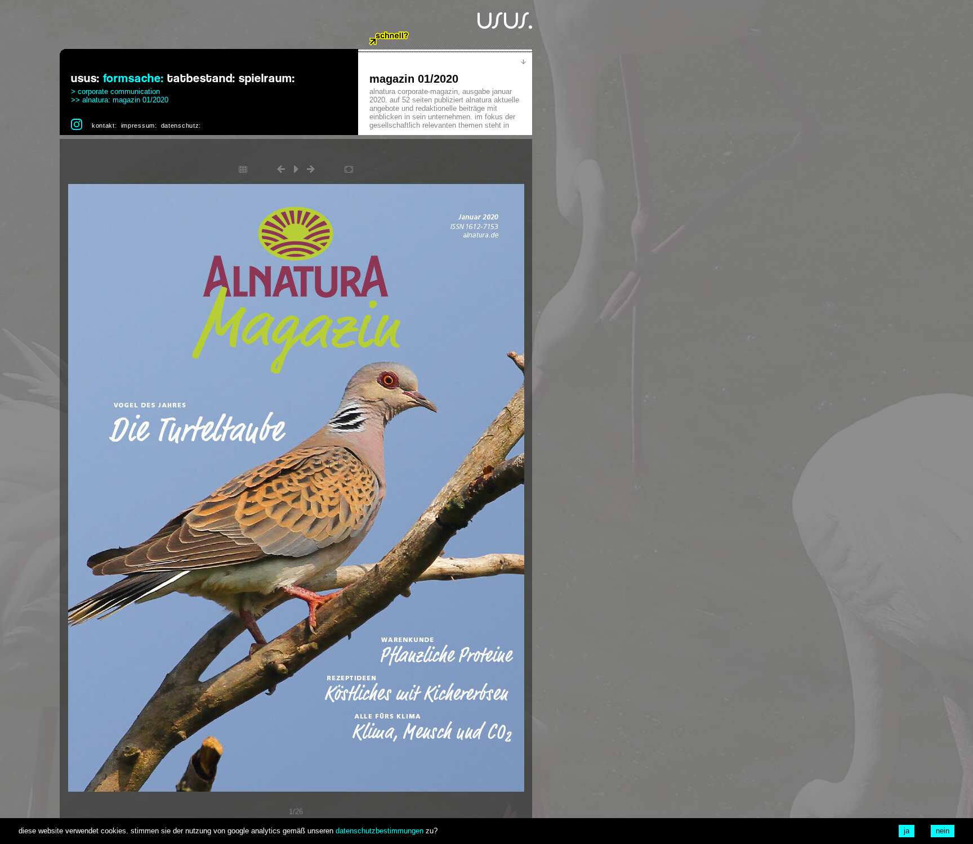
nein (942, 831)
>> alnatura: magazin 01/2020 (119, 100)
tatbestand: (201, 78)
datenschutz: (181, 125)
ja (906, 831)
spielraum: (267, 78)
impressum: (139, 125)
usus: (85, 78)
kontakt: (104, 125)
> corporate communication (115, 91)
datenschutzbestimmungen (379, 831)
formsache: (133, 78)
